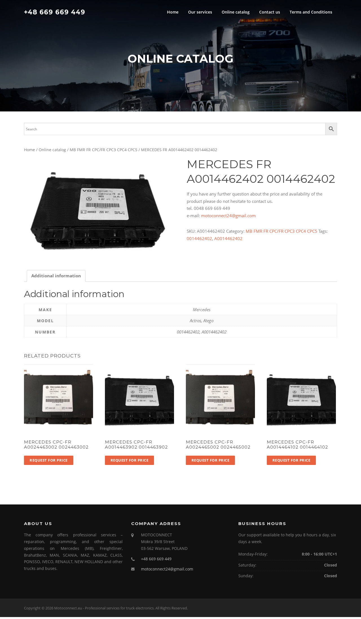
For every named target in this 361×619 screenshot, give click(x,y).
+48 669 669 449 (54, 12)
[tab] (56, 276)
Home (173, 12)
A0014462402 (228, 238)
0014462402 (199, 238)
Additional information (56, 275)
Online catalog (236, 12)
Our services (200, 12)
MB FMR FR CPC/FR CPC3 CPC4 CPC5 (103, 149)
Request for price (49, 460)
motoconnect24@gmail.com (228, 215)
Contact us (269, 12)
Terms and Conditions (311, 12)
